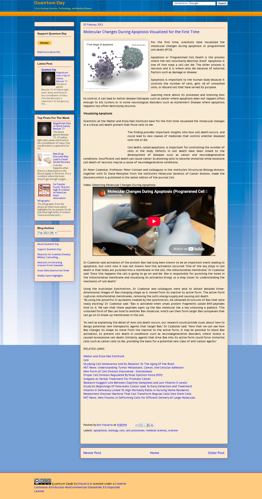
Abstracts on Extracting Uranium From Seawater (50, 264)
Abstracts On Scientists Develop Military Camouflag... (54, 256)
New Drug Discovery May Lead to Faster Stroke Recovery (61, 158)
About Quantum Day (48, 244)
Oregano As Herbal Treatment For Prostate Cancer (117, 379)
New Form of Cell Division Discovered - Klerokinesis (117, 371)
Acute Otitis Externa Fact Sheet (53, 270)
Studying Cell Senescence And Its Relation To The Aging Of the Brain (128, 364)
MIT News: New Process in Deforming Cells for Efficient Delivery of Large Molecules (139, 397)
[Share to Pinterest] (152, 425)
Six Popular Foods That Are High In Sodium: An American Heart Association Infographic (53, 192)
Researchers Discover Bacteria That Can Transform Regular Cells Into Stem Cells (137, 394)
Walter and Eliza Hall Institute (103, 356)
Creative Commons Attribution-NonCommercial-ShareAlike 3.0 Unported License (80, 487)
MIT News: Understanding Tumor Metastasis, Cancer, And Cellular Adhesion (133, 367)
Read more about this (48, 52)
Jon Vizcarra (105, 425)
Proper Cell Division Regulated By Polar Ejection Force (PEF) (122, 375)
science (173, 430)
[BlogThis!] (141, 425)
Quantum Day (49, 2)
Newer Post (92, 453)
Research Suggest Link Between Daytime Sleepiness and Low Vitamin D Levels (135, 382)
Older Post (216, 453)
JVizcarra (83, 483)
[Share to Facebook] (148, 425)
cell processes (135, 430)
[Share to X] (145, 425)
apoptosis (100, 430)
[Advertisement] (131, 13)
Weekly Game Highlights (50, 275)
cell (121, 430)
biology (113, 430)
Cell (86, 360)
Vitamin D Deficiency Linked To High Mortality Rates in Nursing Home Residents (136, 390)
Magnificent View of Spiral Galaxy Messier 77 (63, 76)
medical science (156, 430)
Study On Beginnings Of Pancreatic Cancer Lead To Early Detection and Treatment (137, 386)
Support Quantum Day (49, 249)
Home (154, 453)
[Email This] (137, 425)
